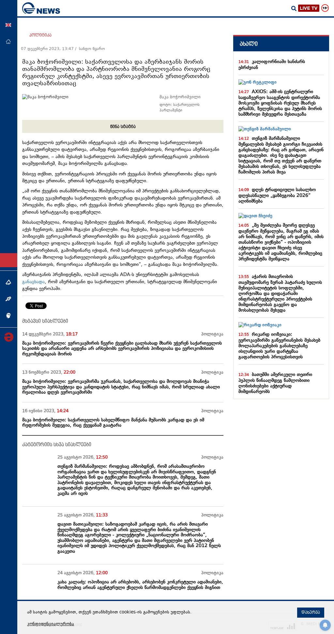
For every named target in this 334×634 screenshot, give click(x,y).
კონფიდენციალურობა (50, 624)
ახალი (249, 44)
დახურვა (310, 612)
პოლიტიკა (40, 35)
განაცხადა (33, 282)
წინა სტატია (123, 126)
